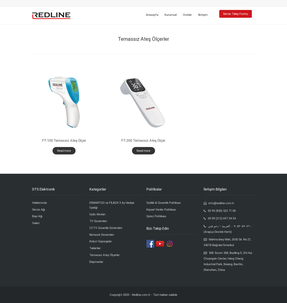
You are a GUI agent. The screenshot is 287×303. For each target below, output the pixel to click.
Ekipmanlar (96, 262)
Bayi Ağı (37, 216)
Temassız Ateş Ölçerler (104, 255)
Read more (64, 150)
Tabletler (95, 248)
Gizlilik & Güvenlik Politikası (163, 203)
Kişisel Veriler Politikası (161, 209)
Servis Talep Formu (235, 14)
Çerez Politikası (156, 216)
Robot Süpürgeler (100, 241)
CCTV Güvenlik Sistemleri (105, 228)
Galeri (35, 223)
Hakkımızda (39, 203)
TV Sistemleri (98, 221)
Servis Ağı (38, 209)
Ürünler (187, 15)
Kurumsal (171, 15)
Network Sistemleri (101, 235)
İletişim (203, 15)
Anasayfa (152, 15)
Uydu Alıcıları (97, 214)
